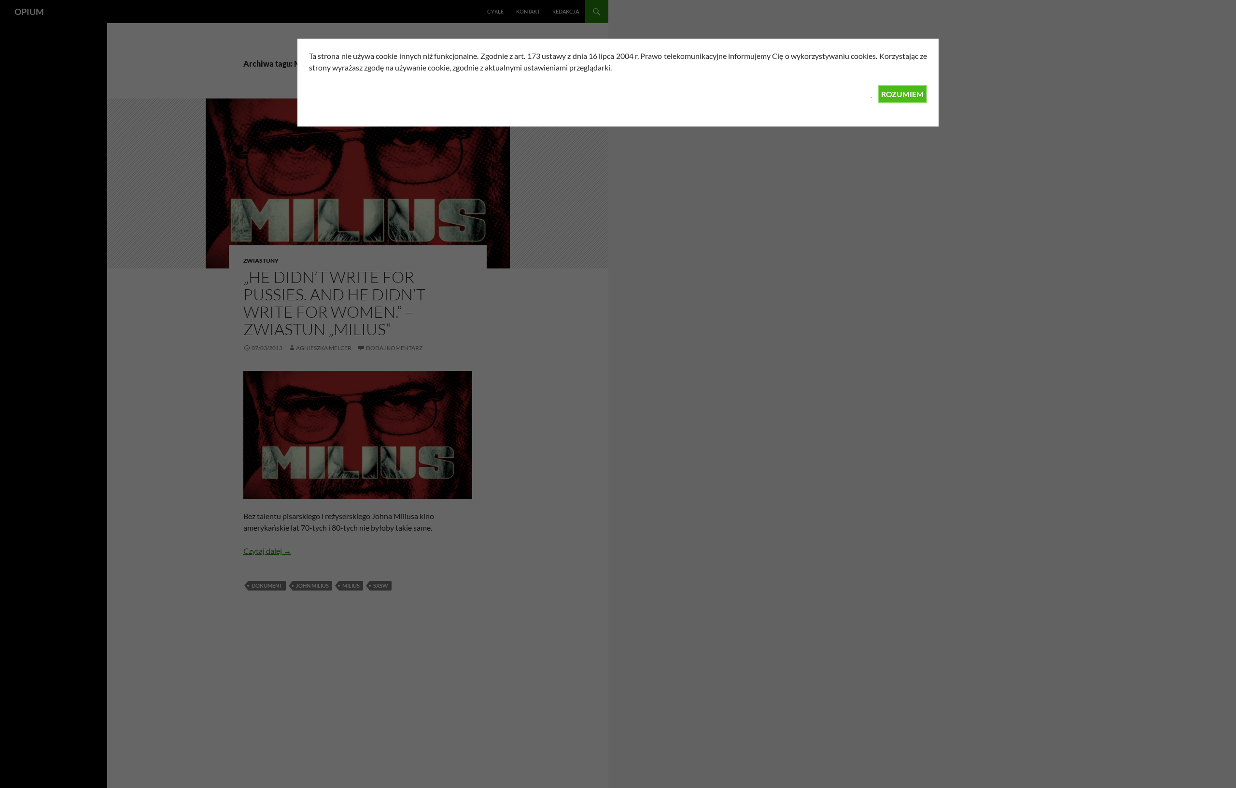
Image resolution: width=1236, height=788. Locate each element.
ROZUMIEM (902, 93)
